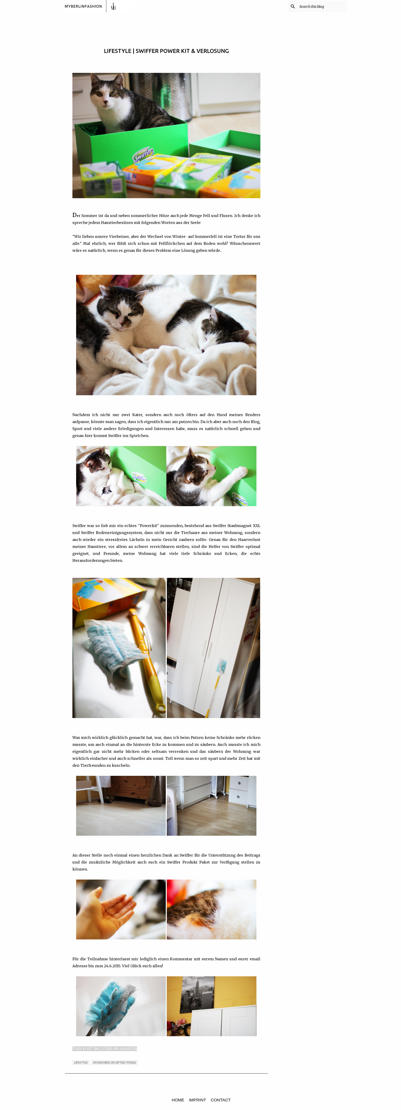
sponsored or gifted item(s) (114, 1062)
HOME (178, 1100)
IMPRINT (197, 1100)
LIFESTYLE (81, 1062)
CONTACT (221, 1100)
